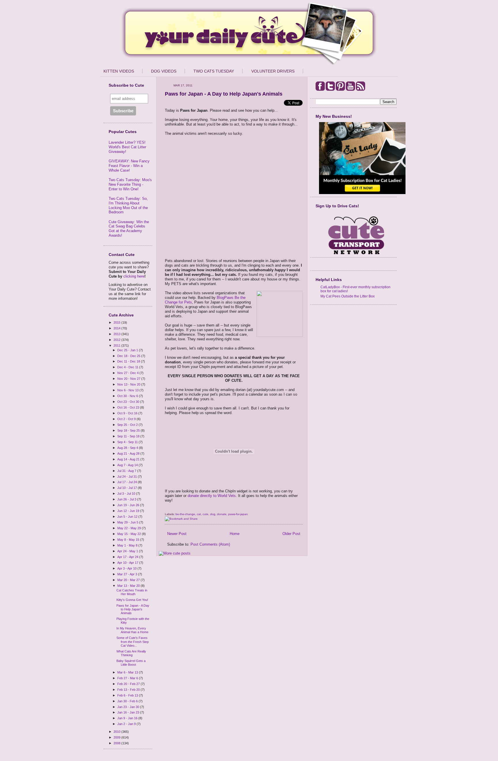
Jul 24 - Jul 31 (127, 476)
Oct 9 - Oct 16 (127, 413)
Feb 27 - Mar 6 (128, 678)
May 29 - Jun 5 (128, 522)
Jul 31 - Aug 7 (127, 470)
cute (205, 514)
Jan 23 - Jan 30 (128, 707)
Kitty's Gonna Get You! (132, 599)
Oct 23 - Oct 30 (128, 401)
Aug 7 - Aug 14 (128, 465)
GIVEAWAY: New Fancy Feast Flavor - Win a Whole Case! (129, 165)
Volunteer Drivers (273, 71)
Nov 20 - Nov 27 (129, 378)
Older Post (291, 534)
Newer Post (176, 534)
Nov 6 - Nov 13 (128, 390)
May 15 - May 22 (129, 534)
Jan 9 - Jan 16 (127, 718)
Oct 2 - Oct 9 (127, 419)
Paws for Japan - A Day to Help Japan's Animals (132, 609)
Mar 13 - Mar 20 (129, 585)
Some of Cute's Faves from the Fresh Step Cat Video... (132, 641)
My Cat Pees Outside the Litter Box (347, 296)
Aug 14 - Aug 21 (128, 459)
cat (199, 514)
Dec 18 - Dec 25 (129, 356)
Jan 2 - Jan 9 (127, 724)
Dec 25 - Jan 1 (128, 350)
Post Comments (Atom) (210, 544)
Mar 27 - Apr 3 (127, 574)
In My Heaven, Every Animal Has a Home (132, 630)
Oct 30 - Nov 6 (128, 396)
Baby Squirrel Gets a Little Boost (131, 662)
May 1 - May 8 (127, 545)
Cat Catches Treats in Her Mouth (131, 592)
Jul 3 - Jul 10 (126, 493)
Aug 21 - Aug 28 (128, 453)
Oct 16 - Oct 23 (128, 407)
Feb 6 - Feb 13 (128, 695)
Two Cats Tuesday (213, 71)
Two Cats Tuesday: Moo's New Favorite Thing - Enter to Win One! (130, 184)
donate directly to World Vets (212, 496)
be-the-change (185, 514)
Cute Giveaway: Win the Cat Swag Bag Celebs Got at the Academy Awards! (129, 229)
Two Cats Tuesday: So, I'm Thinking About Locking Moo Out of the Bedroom (128, 205)
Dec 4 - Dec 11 (128, 367)
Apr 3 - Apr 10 (127, 568)
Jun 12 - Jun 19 (128, 511)
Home (234, 534)
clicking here (133, 276)
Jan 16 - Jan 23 (128, 712)
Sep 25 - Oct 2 (128, 424)
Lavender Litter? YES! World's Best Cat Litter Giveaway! (127, 146)
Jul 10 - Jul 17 (127, 487)
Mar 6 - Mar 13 (128, 672)
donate (222, 514)
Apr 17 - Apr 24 (128, 557)
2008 (117, 743)
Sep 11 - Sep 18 (128, 436)
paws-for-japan (238, 514)
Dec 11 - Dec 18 (129, 361)
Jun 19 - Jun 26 (128, 505)
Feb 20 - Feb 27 (129, 684)
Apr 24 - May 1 (128, 551)
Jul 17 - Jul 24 (127, 482)
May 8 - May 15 (128, 539)
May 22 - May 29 (129, 528)
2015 (117, 322)
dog (212, 514)
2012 (117, 339)
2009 (117, 737)
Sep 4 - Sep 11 (128, 442)
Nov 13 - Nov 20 (129, 384)
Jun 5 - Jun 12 (127, 516)
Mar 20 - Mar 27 (129, 580)
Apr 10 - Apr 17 (128, 562)
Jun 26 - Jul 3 (127, 499)
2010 (117, 731)
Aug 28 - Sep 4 (128, 447)
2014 (117, 328)
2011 (117, 345)
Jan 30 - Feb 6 (128, 701)
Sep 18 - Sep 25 (129, 430)
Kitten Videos (118, 71)
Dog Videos (163, 71)
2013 (117, 334)
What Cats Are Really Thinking (131, 653)
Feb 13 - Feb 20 (129, 689)
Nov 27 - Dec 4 (128, 373)
